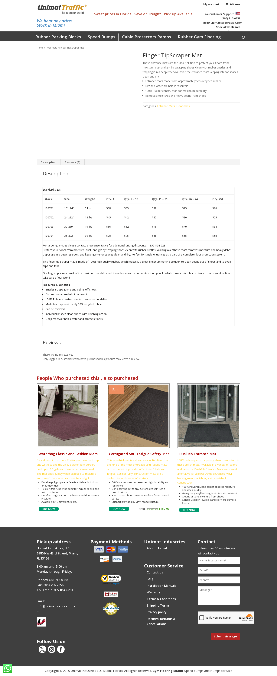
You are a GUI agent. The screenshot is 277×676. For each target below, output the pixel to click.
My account (211, 4)
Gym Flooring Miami (167, 671)
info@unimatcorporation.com (223, 22)
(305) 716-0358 (231, 18)
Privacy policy (157, 612)
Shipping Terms (158, 605)
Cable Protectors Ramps (146, 37)
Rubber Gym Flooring (199, 37)
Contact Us (155, 572)
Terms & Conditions (161, 599)
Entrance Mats (166, 106)
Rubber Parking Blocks (58, 37)
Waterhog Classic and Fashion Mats (68, 454)
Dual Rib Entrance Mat (197, 454)
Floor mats (51, 47)
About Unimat (157, 548)
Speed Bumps (101, 37)
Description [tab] (48, 162)
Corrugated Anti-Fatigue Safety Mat (139, 454)
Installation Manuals (161, 586)
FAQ (150, 579)
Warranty (154, 592)
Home (40, 47)
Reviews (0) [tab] (72, 162)
